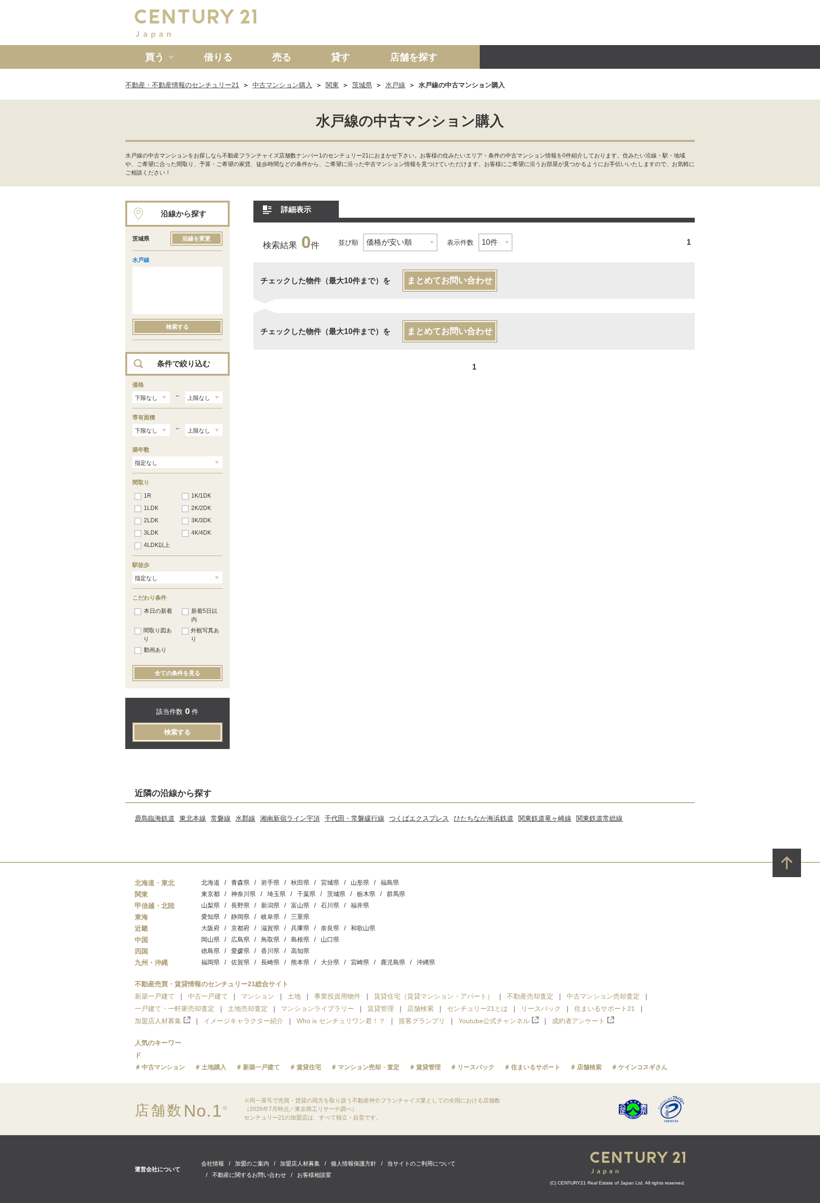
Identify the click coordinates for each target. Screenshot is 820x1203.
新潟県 (270, 905)
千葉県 (306, 894)
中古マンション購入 (282, 85)
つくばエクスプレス (419, 818)
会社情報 (212, 1163)
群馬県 (396, 894)
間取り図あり (157, 634)
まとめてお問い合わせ (450, 280)
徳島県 (210, 950)
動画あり (155, 650)
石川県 (330, 905)
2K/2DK (201, 508)
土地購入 (214, 1067)
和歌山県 (363, 928)
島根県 (300, 939)
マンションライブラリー (317, 1008)
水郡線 (245, 818)
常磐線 (221, 818)
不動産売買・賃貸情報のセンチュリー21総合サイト (212, 984)
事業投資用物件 (337, 996)
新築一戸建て (155, 996)
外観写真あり (205, 634)
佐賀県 (240, 962)
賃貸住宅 (309, 1067)
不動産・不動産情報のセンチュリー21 (182, 85)
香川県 (270, 950)
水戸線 (395, 85)
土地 (294, 996)
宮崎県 (360, 962)
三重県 (300, 916)
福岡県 (210, 962)
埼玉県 (276, 894)
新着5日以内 (204, 615)
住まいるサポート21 (604, 1008)
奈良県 (330, 928)
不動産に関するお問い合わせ (249, 1175)
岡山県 (210, 939)
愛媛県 (240, 950)
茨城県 (362, 85)
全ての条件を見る (177, 673)
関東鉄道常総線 (599, 818)
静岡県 (240, 916)
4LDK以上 (157, 545)
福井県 (360, 905)
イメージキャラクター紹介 (243, 1021)
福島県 (390, 882)
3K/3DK (201, 520)
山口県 (330, 939)
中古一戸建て (208, 996)
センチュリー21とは (477, 1008)
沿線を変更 (196, 238)
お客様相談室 (314, 1175)
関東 (332, 85)
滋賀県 (270, 928)
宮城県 (330, 882)
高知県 (300, 950)
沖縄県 (426, 962)
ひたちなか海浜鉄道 (483, 818)
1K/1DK (201, 495)
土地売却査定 (248, 1008)
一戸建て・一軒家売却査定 (174, 1008)
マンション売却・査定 (369, 1067)
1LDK (151, 508)
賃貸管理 (380, 1008)
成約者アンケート (578, 1021)
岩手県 (270, 882)
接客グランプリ (422, 1021)
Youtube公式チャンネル (494, 1021)
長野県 (240, 905)
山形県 (360, 882)
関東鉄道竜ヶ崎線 (544, 818)
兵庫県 (300, 928)
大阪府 (210, 928)
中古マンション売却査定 (603, 996)
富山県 (300, 905)
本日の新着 (158, 611)
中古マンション (163, 1067)
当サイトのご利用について (421, 1163)
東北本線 (192, 818)
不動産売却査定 (530, 996)
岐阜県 (270, 916)
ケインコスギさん (643, 1067)
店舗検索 (420, 1008)
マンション (257, 996)
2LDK (151, 520)
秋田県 (300, 882)
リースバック (541, 1008)
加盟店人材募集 (158, 1021)
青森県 (240, 882)
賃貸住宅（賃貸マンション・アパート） (434, 996)
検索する (177, 327)
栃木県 (366, 894)
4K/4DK (201, 532)
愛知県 (210, 916)
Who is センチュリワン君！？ (341, 1021)
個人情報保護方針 (353, 1163)
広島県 (240, 939)
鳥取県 (270, 939)
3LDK (151, 532)
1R (147, 495)
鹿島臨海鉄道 (155, 818)
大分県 (330, 962)
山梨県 (210, 905)
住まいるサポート (535, 1067)
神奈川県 (243, 894)
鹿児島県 (393, 962)
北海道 (210, 882)
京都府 (240, 928)
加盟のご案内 (252, 1163)
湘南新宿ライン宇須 (290, 818)
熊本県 (300, 962)
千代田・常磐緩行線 (354, 818)
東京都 (210, 894)
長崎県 (270, 962)
